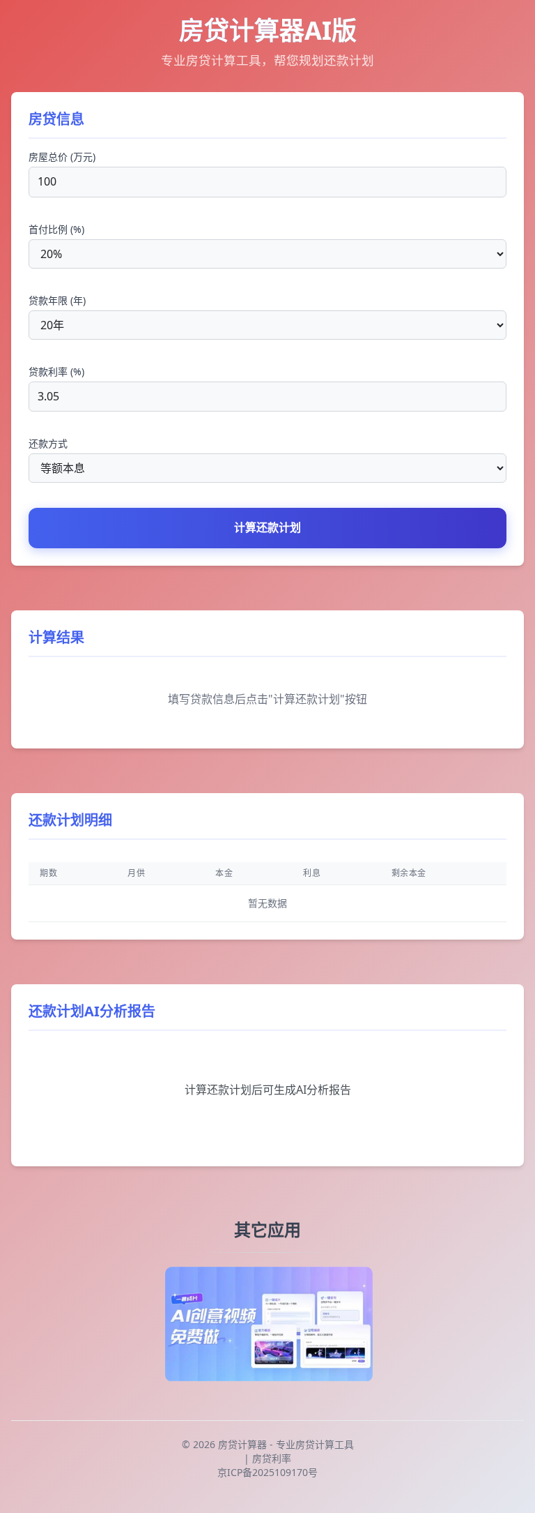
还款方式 (48, 443)
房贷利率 (271, 1458)
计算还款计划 (267, 527)
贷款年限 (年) (57, 300)
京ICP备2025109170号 (267, 1472)
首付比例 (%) (56, 229)
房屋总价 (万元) (62, 156)
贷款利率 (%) (56, 371)
